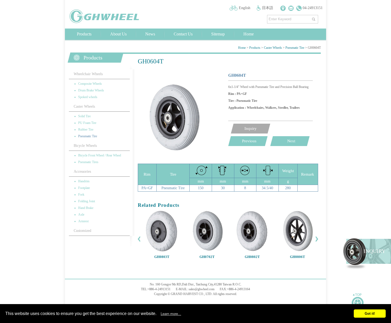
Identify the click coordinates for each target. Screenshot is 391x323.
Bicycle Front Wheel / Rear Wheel (99, 155)
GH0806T (297, 257)
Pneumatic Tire (294, 48)
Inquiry (250, 128)
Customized (82, 231)
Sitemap (218, 34)
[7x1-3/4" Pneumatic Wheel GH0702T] (207, 250)
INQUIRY (374, 251)
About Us (118, 34)
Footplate (84, 188)
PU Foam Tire (87, 123)
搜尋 (314, 18)
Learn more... (171, 314)
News (150, 34)
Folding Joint (86, 201)
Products (84, 34)
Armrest (83, 221)
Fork (81, 194)
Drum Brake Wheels (91, 90)
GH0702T (207, 257)
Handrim (83, 181)
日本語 (267, 8)
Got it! (370, 314)
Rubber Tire (85, 129)
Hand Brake (85, 208)
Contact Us (183, 34)
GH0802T (252, 257)
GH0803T (161, 257)
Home (248, 34)
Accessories (82, 171)
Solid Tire (84, 116)
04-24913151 (312, 8)
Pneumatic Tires (88, 162)
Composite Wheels (90, 84)
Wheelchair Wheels (88, 74)
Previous (249, 141)
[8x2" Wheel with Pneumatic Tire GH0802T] (252, 250)
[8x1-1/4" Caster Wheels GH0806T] (297, 250)
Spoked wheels (87, 97)
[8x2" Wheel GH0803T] (161, 250)
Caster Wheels (273, 48)
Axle (81, 214)
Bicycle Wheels (85, 146)
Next (291, 141)
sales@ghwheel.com (201, 289)
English (244, 8)
